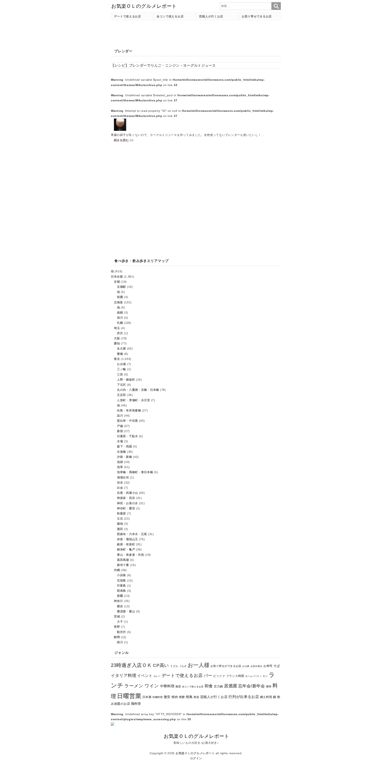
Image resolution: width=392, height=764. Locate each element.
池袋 (120, 462)
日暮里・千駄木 (127, 436)
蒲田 (120, 529)
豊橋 (120, 353)
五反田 (121, 395)
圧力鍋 (218, 686)
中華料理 (167, 686)
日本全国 (117, 276)
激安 (167, 697)
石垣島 (121, 580)
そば (276, 666)
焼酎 (182, 697)
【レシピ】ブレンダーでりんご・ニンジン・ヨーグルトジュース (163, 65)
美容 (196, 697)
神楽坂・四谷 (126, 498)
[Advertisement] (185, 32)
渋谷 (120, 482)
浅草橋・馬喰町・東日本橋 (135, 472)
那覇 (120, 595)
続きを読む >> (124, 140)
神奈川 (118, 601)
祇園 (120, 297)
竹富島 (121, 585)
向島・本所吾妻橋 (129, 410)
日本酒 (146, 697)
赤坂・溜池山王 (127, 539)
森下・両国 (124, 446)
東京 (117, 359)
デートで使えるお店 (127, 16)
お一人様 (199, 665)
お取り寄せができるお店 (225, 666)
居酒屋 (230, 685)
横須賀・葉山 (126, 611)
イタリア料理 (123, 675)
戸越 (120, 426)
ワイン (152, 685)
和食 (209, 686)
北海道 (118, 302)
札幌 (120, 322)
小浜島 (121, 575)
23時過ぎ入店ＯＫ (131, 665)
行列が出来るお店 (243, 697)
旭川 (120, 317)
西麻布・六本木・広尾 (132, 534)
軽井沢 (121, 632)
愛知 (117, 343)
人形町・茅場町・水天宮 (133, 400)
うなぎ (183, 666)
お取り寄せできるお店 (257, 16)
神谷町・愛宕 (126, 508)
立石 (120, 518)
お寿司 (267, 666)
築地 (120, 523)
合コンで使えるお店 (170, 16)
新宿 (120, 431)
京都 (117, 281)
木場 (120, 441)
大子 (120, 621)
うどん (174, 666)
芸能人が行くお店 (211, 16)
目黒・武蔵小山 (127, 492)
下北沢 (121, 384)
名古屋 (121, 348)
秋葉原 (121, 513)
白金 (120, 487)
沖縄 (117, 570)
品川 (120, 415)
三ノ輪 (121, 369)
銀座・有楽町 (126, 544)
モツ (265, 676)
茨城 (117, 616)
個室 (178, 686)
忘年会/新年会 (251, 686)
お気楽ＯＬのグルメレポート (195, 753)
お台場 (121, 364)
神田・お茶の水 (127, 503)
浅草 (120, 467)
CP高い (161, 665)
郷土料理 (266, 697)
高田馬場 (123, 559)
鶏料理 (136, 703)
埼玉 (117, 328)
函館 (120, 312)
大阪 (117, 338)
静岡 (117, 637)
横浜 (120, 606)
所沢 (120, 333)
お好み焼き (257, 666)
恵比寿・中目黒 (127, 420)
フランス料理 (235, 676)
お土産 (245, 666)
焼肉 (175, 697)
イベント (145, 676)
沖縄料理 (157, 697)
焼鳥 (189, 697)
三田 (120, 374)
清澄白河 (123, 477)
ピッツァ (219, 676)
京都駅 (121, 286)
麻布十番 (123, 565)
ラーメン (134, 685)
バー (208, 675)
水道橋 (121, 451)
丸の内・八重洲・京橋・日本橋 (138, 389)
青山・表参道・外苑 (130, 554)
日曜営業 (129, 695)
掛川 (120, 642)
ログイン (196, 758)
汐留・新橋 (124, 456)
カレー (157, 676)
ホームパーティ (253, 676)
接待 (269, 686)
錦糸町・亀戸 (126, 549)
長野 (117, 626)
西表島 (121, 590)
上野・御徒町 (126, 379)
